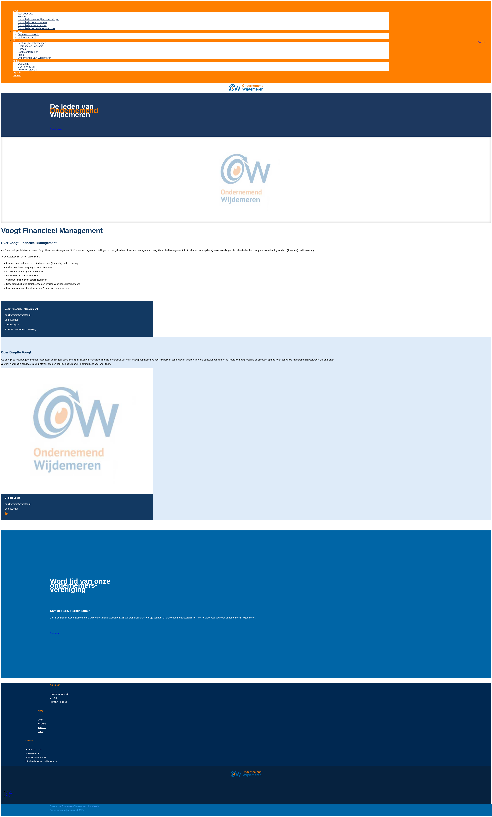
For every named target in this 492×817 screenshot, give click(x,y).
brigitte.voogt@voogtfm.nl (18, 315)
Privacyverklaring (58, 702)
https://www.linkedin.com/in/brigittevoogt (7, 513)
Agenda (17, 72)
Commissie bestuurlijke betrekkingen (38, 19)
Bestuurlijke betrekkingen (32, 43)
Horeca (22, 49)
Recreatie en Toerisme (30, 46)
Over (15, 10)
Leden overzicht (27, 37)
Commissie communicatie (32, 22)
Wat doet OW (25, 13)
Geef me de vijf (26, 66)
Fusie (21, 54)
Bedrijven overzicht (28, 34)
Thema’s (17, 40)
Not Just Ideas (65, 806)
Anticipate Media (91, 806)
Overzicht (23, 63)
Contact (17, 75)
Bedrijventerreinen (28, 51)
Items (16, 60)
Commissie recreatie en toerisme (36, 28)
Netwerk (17, 31)
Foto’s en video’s (27, 69)
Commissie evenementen (32, 25)
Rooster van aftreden (60, 694)
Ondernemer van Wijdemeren (34, 57)
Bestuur (22, 16)
